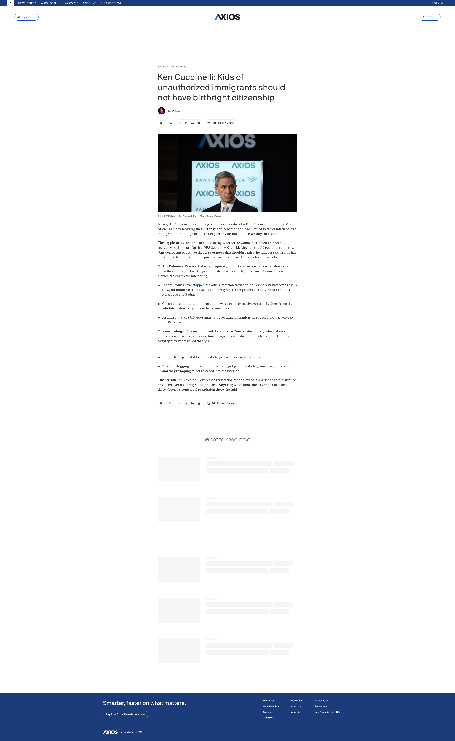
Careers (267, 712)
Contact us (268, 718)
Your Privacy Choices (325, 712)
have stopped (195, 285)
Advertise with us (271, 706)
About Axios (268, 701)
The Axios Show (111, 3)
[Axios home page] (10, 3)
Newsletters (27, 3)
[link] (161, 123)
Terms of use (321, 706)
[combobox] (50, 3)
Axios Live (89, 3)
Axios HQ (295, 712)
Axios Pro (71, 3)
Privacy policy (321, 701)
